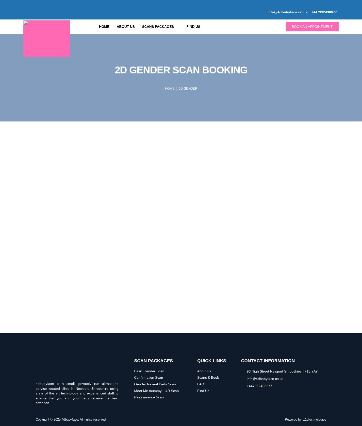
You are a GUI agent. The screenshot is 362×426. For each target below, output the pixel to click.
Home (104, 27)
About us (126, 27)
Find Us (193, 27)
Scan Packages (153, 360)
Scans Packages (158, 27)
